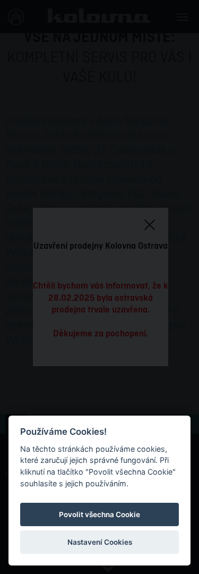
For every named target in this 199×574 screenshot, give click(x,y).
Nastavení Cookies (99, 542)
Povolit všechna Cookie (99, 514)
